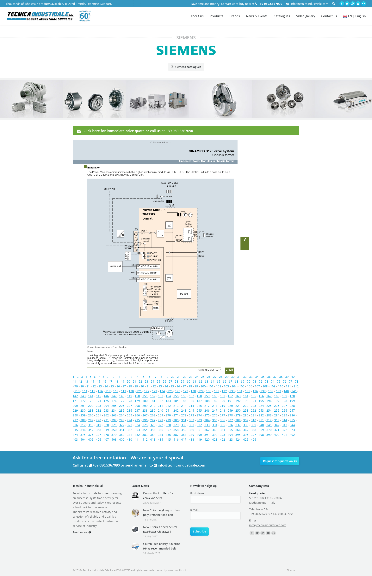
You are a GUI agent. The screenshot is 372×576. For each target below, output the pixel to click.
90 (142, 386)
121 (139, 391)
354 (145, 430)
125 (170, 391)
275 (207, 415)
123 (154, 391)
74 (272, 381)
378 (106, 435)
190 (222, 401)
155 (176, 396)
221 (238, 406)
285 (284, 415)
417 (183, 439)
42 (80, 381)
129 (201, 391)
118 (115, 391)
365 (230, 430)
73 (266, 381)
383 (145, 435)
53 (146, 381)
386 (168, 435)
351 (121, 430)
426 (253, 439)
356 (160, 430)
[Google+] (352, 3)
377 (98, 435)
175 (106, 401)
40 (293, 377)
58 (176, 381)
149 (129, 396)
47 (110, 381)
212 (168, 406)
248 (222, 410)
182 (160, 401)
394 (230, 435)
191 (230, 401)
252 (253, 410)
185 (183, 401)
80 (82, 386)
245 (199, 410)
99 (196, 386)
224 (261, 406)
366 (238, 430)
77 (290, 381)
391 (207, 435)
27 (215, 377)
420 (207, 439)
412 (145, 439)
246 (207, 410)
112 (296, 386)
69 (242, 381)
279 (238, 415)
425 (245, 439)
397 (253, 435)
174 (98, 401)
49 (122, 381)
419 (199, 439)
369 (261, 430)
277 (222, 415)
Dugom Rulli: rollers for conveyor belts (158, 495)
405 (90, 439)
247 (214, 410)
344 (292, 425)
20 (173, 377)
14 (137, 377)
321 (114, 425)
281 (253, 415)
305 (214, 420)
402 (292, 435)
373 (292, 430)
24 (197, 377)
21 (179, 377)
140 (286, 391)
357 (168, 430)
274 (199, 415)
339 (253, 425)
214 (183, 406)
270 (168, 415)
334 (214, 425)
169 (284, 396)
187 (199, 401)
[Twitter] (347, 3)
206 (121, 406)
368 (253, 430)
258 (75, 415)
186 (191, 401)
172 (83, 401)
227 (284, 406)
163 (238, 396)
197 (276, 401)
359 (183, 430)
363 (214, 430)
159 (207, 396)
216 (199, 406)
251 (245, 410)
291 (106, 420)
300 (176, 420)
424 (238, 439)
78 (296, 381)
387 (176, 435)
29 (227, 377)
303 (199, 420)
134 (239, 391)
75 (278, 381)
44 (92, 381)
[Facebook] (341, 3)
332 (199, 425)
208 (137, 406)
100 (203, 386)
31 (239, 377)
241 (168, 410)
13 (131, 377)
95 (172, 386)
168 (276, 396)
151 (145, 396)
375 (83, 435)
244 (191, 410)
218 (214, 406)
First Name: (197, 493)
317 (83, 425)
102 (218, 386)
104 (234, 386)
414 (160, 439)
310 (253, 420)
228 (292, 406)
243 (183, 410)
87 (124, 386)
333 (207, 425)
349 (106, 430)
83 (100, 386)
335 (222, 425)
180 (145, 401)
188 (207, 401)
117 (108, 391)
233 (106, 410)
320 (106, 425)
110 (280, 386)
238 (145, 410)
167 (269, 396)
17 (155, 377)
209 (145, 406)
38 (281, 377)
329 (176, 425)
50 (128, 381)
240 (160, 410)
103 (226, 386)
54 (152, 381)
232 (98, 410)
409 (121, 439)
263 (114, 415)
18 (161, 377)
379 (114, 435)
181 (152, 401)
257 (292, 410)
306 (222, 420)
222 (245, 406)
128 (193, 391)
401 (284, 435)
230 (83, 410)
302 (191, 420)
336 (230, 425)
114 (84, 391)
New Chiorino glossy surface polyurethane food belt (161, 512)
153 (160, 396)
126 (177, 391)
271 (176, 415)
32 (245, 377)
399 (269, 435)
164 (245, 396)
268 (152, 415)
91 (148, 386)
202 (90, 406)
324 (137, 425)
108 (265, 386)
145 (98, 396)
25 (203, 377)
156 (183, 396)
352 (129, 430)
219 (222, 406)
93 (160, 386)
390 (199, 435)
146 (106, 396)
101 (211, 386)
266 (137, 415)
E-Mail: (194, 509)
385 (160, 435)
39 (287, 377)
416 (176, 439)
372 (284, 430)
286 (292, 415)
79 (76, 386)
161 (222, 396)
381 (129, 435)
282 (261, 415)
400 (276, 435)
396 (245, 435)
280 (245, 415)
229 (75, 410)
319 (98, 425)
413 (152, 439)
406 (98, 439)
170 (292, 396)
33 (251, 377)
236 (129, 410)
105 (242, 386)
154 (168, 396)
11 (119, 377)
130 (208, 391)
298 (160, 420)
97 (184, 386)
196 (269, 401)
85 (112, 386)
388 (183, 435)
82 (94, 386)
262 (106, 415)
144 (90, 396)
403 (75, 439)
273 (191, 415)
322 (121, 425)
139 (278, 391)
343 (284, 425)
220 (230, 406)
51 (134, 381)
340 (261, 425)
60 (188, 381)
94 (166, 386)
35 (263, 377)
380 (121, 435)
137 (263, 391)
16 (149, 377)
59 (182, 381)
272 (183, 415)
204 (106, 406)
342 (276, 425)
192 (238, 401)
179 (137, 401)
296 (145, 420)
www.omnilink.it (176, 570)
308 (238, 420)
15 (143, 377)
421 (214, 439)
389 (191, 435)
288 (83, 420)
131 (216, 391)
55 (158, 381)
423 (230, 439)
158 (199, 396)
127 (185, 391)
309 (245, 420)
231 (90, 410)
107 (257, 386)
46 (104, 381)
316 (75, 425)
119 (123, 391)
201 (83, 406)
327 (160, 425)
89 (136, 386)
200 (75, 406)
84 (106, 386)
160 (214, 396)
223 (253, 406)
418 (191, 439)
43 (86, 381)
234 (114, 410)
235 (121, 410)
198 (284, 401)
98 (190, 386)
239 (152, 410)
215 (191, 406)
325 (145, 425)
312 (269, 420)
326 (152, 425)
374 (75, 435)
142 (75, 396)
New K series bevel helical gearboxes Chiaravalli (160, 529)
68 (236, 381)
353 (137, 430)
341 (269, 425)
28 (221, 377)
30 (233, 377)
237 (137, 410)
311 (261, 420)
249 (230, 410)
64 (212, 381)
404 (83, 439)
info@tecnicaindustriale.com (309, 4)
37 (275, 377)
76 (284, 381)
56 (164, 381)
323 (129, 425)
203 (98, 406)
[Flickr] (363, 3)
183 (168, 401)
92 (154, 386)
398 (261, 435)
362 (207, 430)
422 (222, 439)
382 (137, 435)
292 (114, 420)
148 (121, 396)
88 (130, 386)
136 (255, 391)
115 (92, 391)
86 (118, 386)
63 (206, 381)
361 (199, 430)
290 (98, 420)
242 (176, 410)
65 (218, 381)
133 (232, 391)
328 (168, 425)
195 (261, 401)
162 (230, 396)
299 (168, 420)
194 (253, 401)
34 (257, 377)
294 (129, 420)
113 (77, 391)
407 (106, 439)
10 (113, 377)
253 (261, 410)
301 (183, 420)
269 (160, 415)
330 (183, 425)
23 (191, 377)
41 (74, 381)
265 (129, 415)
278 (230, 415)
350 (114, 430)
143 (83, 396)
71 (254, 381)
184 (176, 401)
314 (284, 420)
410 (129, 439)
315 (292, 420)
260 (90, 415)
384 (152, 435)
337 (238, 425)
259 (83, 415)
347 (90, 430)
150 (137, 396)
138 (270, 391)
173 (90, 401)
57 (170, 381)
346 (83, 430)
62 (200, 381)
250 (238, 410)
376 (90, 435)
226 (276, 406)
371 (276, 430)
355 (152, 430)
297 (152, 420)
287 (75, 420)
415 (168, 439)
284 (276, 415)
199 (292, 401)
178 (129, 401)
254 (269, 410)
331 (191, 425)
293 (121, 420)
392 (214, 435)
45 (98, 381)
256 (284, 410)
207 (129, 406)
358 (176, 430)
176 (114, 401)
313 (276, 420)
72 (260, 381)
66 (224, 381)
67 (230, 381)
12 (125, 377)
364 (222, 430)
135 (247, 391)
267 (145, 415)
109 (273, 386)
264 (121, 415)
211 (160, 406)
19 (167, 377)
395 (238, 435)
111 (288, 386)
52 (140, 381)
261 (98, 415)
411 (137, 439)
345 (75, 430)
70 (248, 381)
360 (191, 430)
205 (114, 406)
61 (194, 381)
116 (100, 391)
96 (178, 386)
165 (253, 396)
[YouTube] (358, 3)
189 (214, 401)
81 (88, 386)
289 (90, 420)
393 (222, 435)
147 (114, 396)
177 (121, 401)
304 (207, 420)
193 (245, 401)
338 (245, 425)
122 (146, 391)
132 (224, 391)
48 (116, 381)
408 (114, 439)
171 (75, 401)
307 (230, 420)
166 (261, 396)
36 (269, 377)
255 (276, 410)
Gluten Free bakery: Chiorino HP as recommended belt (161, 546)
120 (131, 391)
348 (98, 430)
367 (245, 430)
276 (214, 415)
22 (185, 377)
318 (90, 425)
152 (152, 396)
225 (269, 406)
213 (176, 406)
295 (137, 420)
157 (191, 396)
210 (152, 406)
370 (269, 430)
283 (269, 415)
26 (209, 377)
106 (249, 386)
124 (162, 391)
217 (207, 406)
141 (294, 391)
